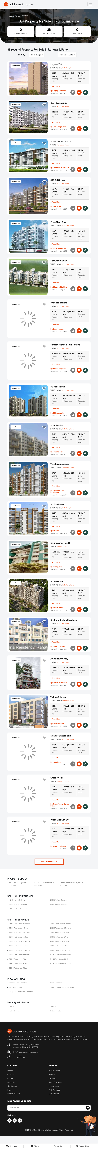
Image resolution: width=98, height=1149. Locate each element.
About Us (11, 1082)
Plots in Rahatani (56, 983)
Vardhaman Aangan (60, 464)
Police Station (14, 1011)
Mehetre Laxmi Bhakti (60, 736)
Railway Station (56, 1011)
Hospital (12, 1006)
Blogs (9, 1090)
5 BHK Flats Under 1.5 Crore (60, 955)
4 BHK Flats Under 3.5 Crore (19, 955)
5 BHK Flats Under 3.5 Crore (60, 964)
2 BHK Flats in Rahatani (59, 900)
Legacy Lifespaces (59, 91)
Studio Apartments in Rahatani (62, 987)
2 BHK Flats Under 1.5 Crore (60, 928)
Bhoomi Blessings (58, 303)
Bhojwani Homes (59, 646)
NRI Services (54, 1090)
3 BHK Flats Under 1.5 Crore (19, 937)
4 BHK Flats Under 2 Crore (60, 946)
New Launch (77, 31)
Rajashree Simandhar (60, 141)
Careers (10, 1078)
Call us (60, 1146)
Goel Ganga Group (60, 127)
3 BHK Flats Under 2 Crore (60, 937)
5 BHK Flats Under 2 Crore (18, 959)
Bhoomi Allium (57, 581)
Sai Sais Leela (57, 504)
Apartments (16, 66)
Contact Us (12, 1086)
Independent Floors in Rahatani (21, 992)
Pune (17, 16)
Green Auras (56, 778)
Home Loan (54, 1086)
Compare (13, 1146)
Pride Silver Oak (58, 222)
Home (10, 16)
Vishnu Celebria (58, 697)
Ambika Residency (59, 659)
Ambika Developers (60, 683)
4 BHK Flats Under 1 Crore (59, 941)
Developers (54, 1094)
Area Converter (56, 1082)
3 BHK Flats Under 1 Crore (59, 932)
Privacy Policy (13, 1094)
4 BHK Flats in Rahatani (59, 904)
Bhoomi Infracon (58, 329)
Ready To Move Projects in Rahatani (44, 884)
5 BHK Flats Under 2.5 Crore (60, 959)
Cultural (10, 1075)
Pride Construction (59, 248)
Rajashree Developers (61, 168)
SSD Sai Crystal (57, 180)
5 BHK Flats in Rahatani (18, 909)
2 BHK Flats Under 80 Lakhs (60, 924)
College (53, 1006)
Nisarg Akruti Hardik (60, 543)
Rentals (52, 1075)
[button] (44, 78)
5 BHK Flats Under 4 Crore (18, 968)
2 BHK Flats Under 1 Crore (18, 928)
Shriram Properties (59, 368)
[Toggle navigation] (90, 4)
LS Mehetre (57, 762)
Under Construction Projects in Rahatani (71, 884)
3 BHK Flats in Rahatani (18, 904)
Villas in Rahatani (15, 987)
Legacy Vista (56, 64)
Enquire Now (83, 1146)
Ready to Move (49, 31)
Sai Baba (56, 531)
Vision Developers (59, 846)
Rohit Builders (58, 452)
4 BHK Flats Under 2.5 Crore (19, 950)
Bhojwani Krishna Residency (63, 620)
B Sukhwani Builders (60, 287)
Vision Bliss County (59, 820)
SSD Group (57, 206)
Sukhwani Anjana (58, 261)
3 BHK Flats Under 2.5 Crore (19, 941)
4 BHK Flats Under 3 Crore (60, 950)
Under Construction (21, 31)
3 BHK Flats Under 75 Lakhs (19, 932)
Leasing (52, 1078)
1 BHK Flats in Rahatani (17, 900)
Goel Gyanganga (58, 103)
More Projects (50, 861)
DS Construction (58, 413)
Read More (56, 86)
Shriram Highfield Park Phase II (65, 345)
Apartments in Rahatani (18, 983)
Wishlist (36, 1146)
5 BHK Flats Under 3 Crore (18, 964)
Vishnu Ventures (58, 723)
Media (10, 1071)
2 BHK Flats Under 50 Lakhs (19, 924)
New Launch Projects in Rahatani (18, 884)
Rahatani (65, 68)
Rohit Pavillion (57, 425)
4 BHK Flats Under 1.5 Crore (19, 946)
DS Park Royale (57, 387)
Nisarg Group (58, 567)
